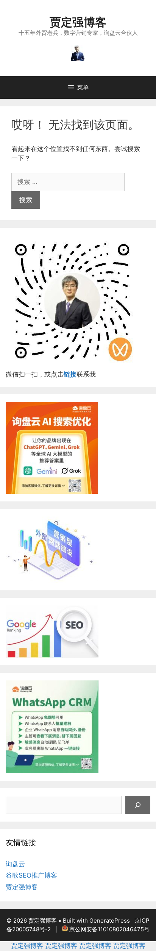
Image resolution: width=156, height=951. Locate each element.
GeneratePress (109, 920)
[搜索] (137, 805)
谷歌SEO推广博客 (31, 875)
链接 (70, 374)
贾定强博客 (78, 22)
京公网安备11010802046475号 (109, 929)
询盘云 (15, 864)
